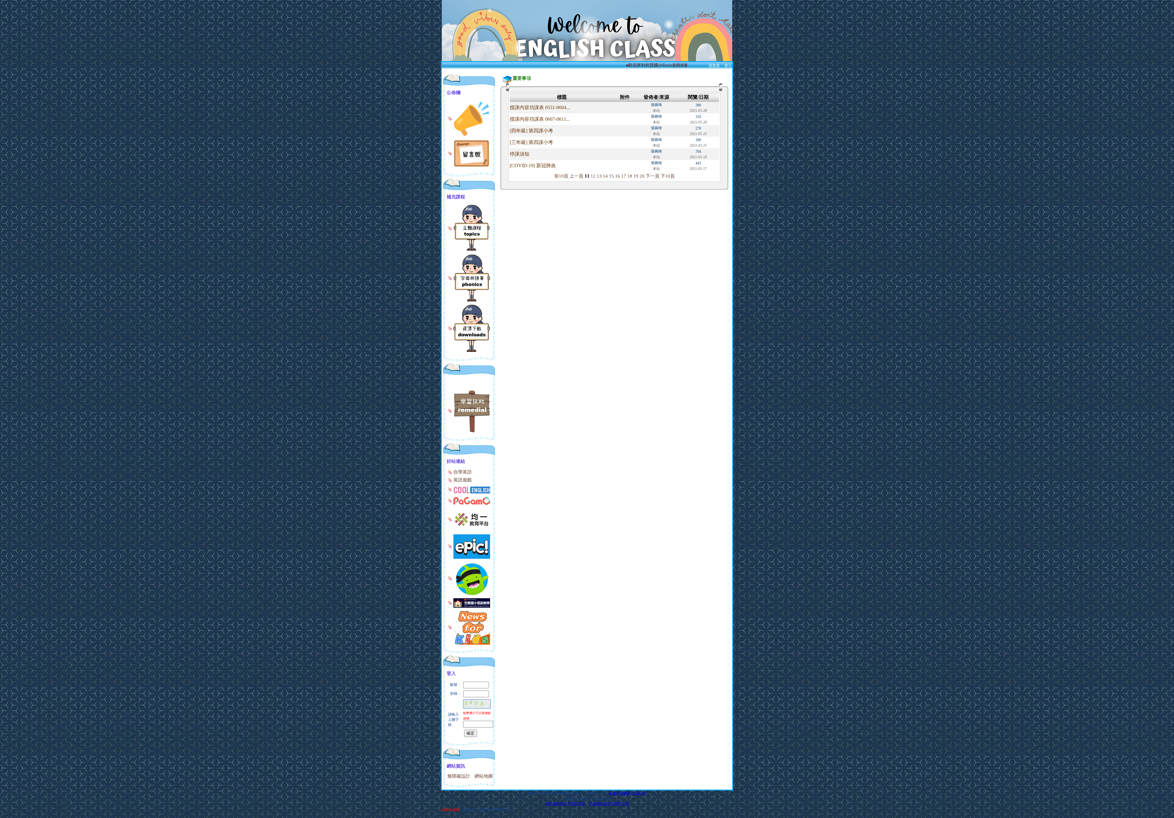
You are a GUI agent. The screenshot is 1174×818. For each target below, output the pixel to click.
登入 (728, 66)
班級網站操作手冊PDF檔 (609, 803)
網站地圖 (483, 776)
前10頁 (561, 176)
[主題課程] (469, 227)
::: (443, 72)
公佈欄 (453, 92)
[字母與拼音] (469, 277)
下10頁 (668, 176)
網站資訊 (456, 766)
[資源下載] (469, 328)
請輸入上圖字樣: (453, 719)
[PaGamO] (469, 500)
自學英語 (462, 472)
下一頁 (652, 176)
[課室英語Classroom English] (469, 602)
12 (593, 176)
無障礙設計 (458, 776)
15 (611, 176)
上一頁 (576, 176)
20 (642, 176)
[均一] (469, 519)
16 (617, 176)
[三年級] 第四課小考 (531, 142)
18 (629, 176)
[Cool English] (469, 489)
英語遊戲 (462, 479)
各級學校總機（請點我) (627, 793)
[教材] (469, 410)
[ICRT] (469, 627)
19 (635, 176)
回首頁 (714, 66)
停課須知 (519, 154)
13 (599, 176)
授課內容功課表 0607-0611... (540, 119)
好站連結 (456, 461)
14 (605, 176)
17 (623, 176)
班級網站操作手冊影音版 (565, 803)
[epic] (469, 545)
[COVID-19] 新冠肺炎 (533, 165)
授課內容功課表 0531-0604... (540, 107)
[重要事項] (469, 118)
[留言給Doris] (469, 153)
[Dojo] (469, 578)
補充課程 (456, 196)
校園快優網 (450, 810)
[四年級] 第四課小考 (531, 130)
